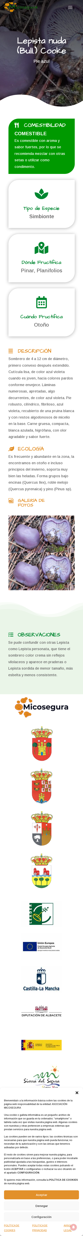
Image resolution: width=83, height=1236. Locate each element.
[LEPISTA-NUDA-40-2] (41, 534)
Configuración (41, 1217)
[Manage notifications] (73, 1227)
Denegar (41, 1206)
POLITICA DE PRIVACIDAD (40, 1228)
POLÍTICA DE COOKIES (11, 1228)
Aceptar (41, 1195)
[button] (77, 1093)
